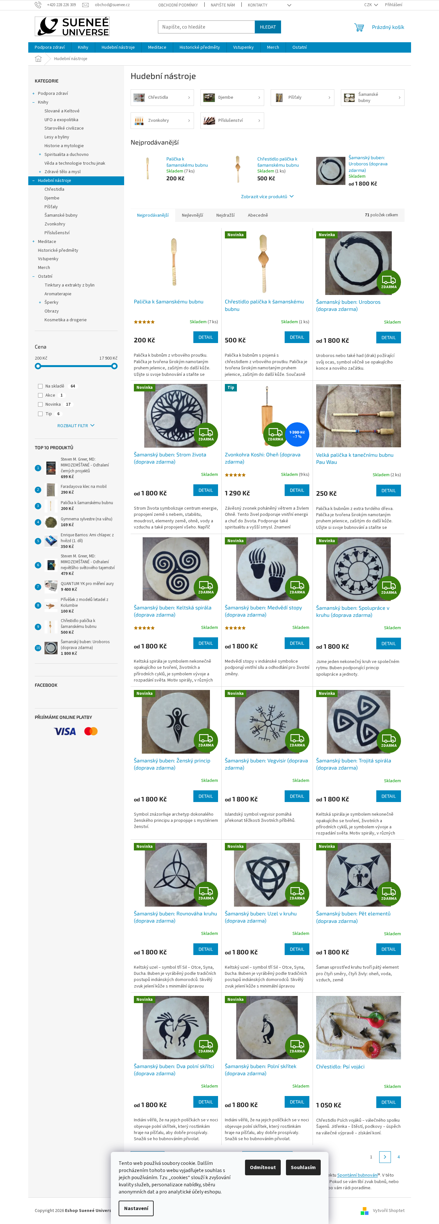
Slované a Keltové (62, 111)
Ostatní (45, 276)
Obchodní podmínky (178, 5)
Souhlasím (303, 1167)
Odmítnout (263, 1167)
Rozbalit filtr (73, 426)
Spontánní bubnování (357, 1175)
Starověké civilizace (64, 128)
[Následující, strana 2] (385, 1157)
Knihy (43, 102)
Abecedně (258, 215)
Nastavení (136, 1208)
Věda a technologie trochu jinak (75, 163)
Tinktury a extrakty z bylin (70, 285)
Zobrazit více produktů (264, 196)
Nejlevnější (192, 215)
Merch (44, 267)
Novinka (58, 404)
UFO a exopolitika (61, 120)
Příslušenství (57, 233)
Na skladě (60, 386)
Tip (52, 414)
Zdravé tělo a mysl (63, 172)
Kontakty (257, 5)
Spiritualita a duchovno (67, 154)
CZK (368, 5)
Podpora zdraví (53, 93)
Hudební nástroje (54, 180)
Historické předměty (58, 250)
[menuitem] (49, 47)
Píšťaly (51, 207)
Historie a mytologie (64, 146)
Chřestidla (54, 189)
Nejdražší (225, 215)
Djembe (52, 198)
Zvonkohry (55, 224)
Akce (54, 395)
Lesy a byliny (57, 137)
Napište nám (223, 5)
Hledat (268, 27)
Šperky (51, 302)
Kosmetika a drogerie (66, 320)
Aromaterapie (58, 294)
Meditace (47, 241)
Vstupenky (48, 259)
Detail (206, 337)
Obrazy (52, 311)
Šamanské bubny (61, 215)
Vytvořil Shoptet (389, 1210)
